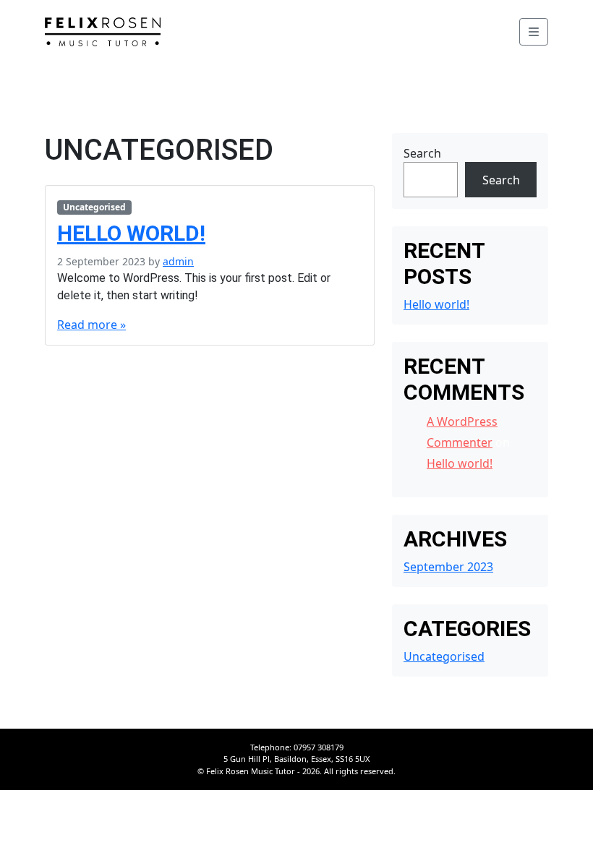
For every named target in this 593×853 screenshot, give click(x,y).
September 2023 (448, 567)
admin (178, 261)
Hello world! (131, 233)
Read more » (91, 325)
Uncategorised (94, 207)
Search (422, 153)
